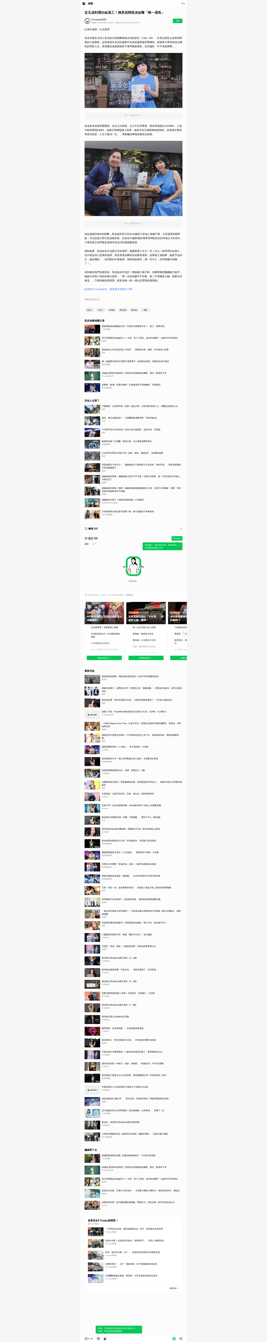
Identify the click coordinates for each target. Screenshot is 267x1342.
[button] (89, 1338)
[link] (98, 1338)
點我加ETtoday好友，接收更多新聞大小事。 (110, 289)
